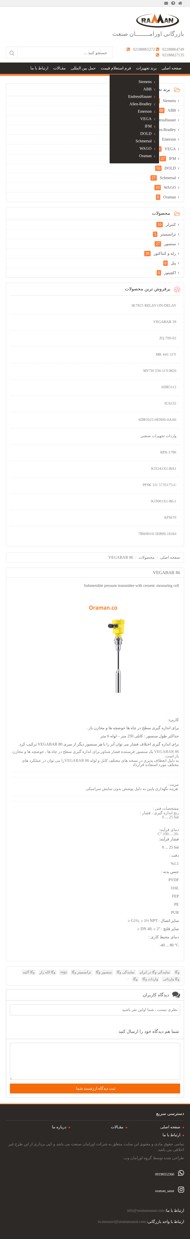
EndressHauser (140, 96)
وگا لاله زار (47, 972)
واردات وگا (150, 979)
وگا (177, 972)
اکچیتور (167, 273)
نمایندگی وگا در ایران (155, 972)
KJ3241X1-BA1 (163, 468)
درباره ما (59, 1127)
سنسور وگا (104, 972)
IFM (148, 126)
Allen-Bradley (140, 104)
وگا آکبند (29, 972)
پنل (170, 263)
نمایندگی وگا (126, 972)
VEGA (146, 119)
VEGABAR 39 (164, 322)
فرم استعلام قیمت (116, 68)
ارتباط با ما (39, 68)
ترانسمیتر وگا (81, 972)
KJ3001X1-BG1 (163, 501)
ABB (147, 89)
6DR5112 (169, 387)
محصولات (147, 557)
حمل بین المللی (83, 68)
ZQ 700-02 (167, 338)
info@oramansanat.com (145, 1210)
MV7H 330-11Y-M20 (159, 371)
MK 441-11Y (166, 354)
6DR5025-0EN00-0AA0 (157, 420)
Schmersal (144, 141)
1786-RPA (168, 452)
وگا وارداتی (171, 979)
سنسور (166, 244)
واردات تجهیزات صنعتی (158, 436)
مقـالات (59, 68)
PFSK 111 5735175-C (159, 485)
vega (63, 972)
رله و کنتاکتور (160, 253)
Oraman (145, 156)
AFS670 (170, 517)
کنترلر (167, 224)
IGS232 (170, 403)
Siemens (145, 82)
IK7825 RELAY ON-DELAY (154, 305)
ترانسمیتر (165, 234)
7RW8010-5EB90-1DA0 (157, 534)
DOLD (146, 133)
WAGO (146, 148)
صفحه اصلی (172, 68)
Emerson (145, 111)
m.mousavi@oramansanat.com (122, 1221)
